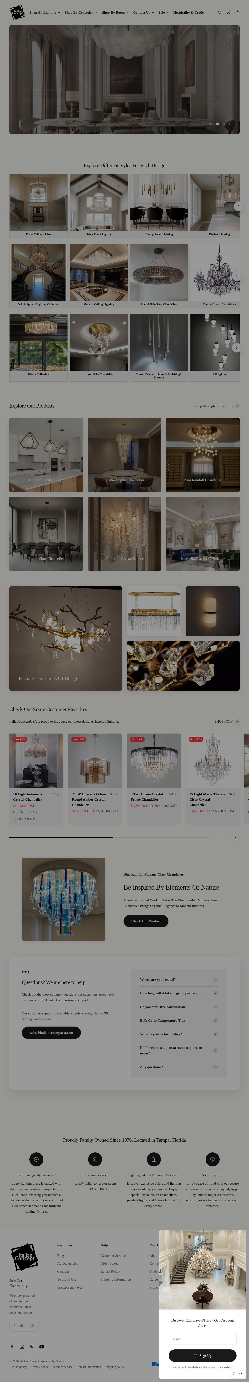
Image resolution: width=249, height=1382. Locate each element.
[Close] (238, 1238)
